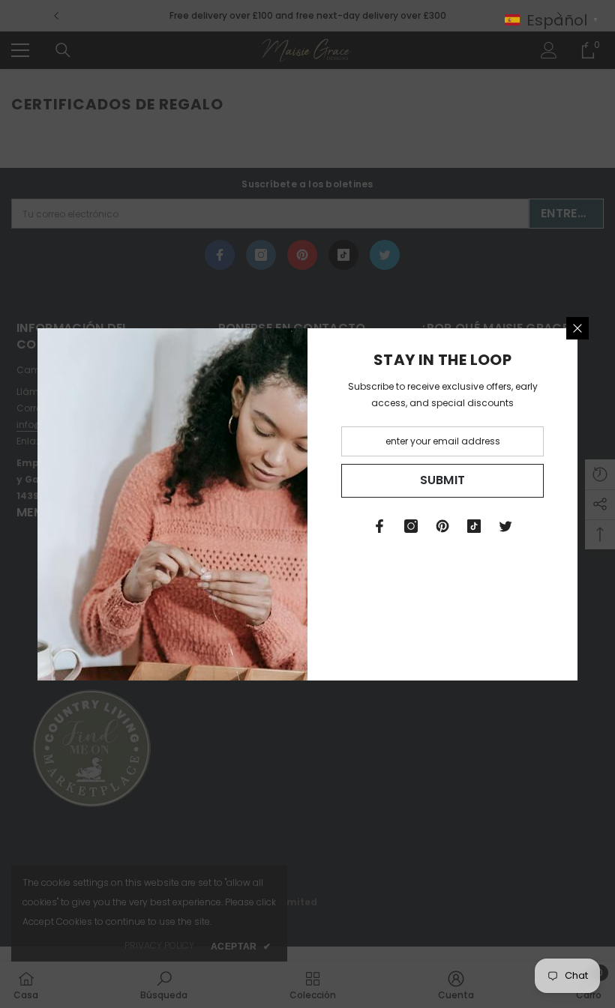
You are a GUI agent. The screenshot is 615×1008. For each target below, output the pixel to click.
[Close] (577, 328)
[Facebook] (379, 526)
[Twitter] (505, 526)
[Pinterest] (442, 526)
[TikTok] (474, 526)
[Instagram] (411, 526)
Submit (443, 480)
